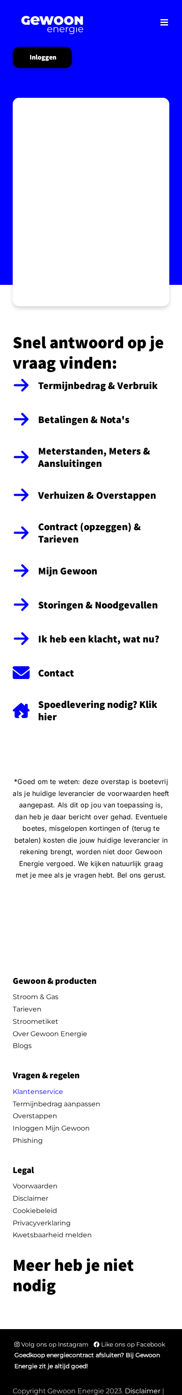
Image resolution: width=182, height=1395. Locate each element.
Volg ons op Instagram (54, 1344)
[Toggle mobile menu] (164, 22)
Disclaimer (142, 1391)
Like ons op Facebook (132, 1344)
